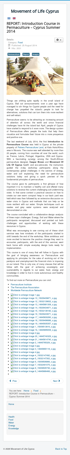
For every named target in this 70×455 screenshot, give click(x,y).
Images (36, 54)
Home (11, 404)
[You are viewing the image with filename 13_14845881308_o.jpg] (34, 304)
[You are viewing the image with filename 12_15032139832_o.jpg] (34, 300)
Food (20, 42)
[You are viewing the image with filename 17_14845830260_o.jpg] (34, 316)
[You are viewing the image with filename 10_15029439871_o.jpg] (34, 297)
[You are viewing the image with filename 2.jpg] (25, 332)
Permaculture (14, 54)
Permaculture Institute (21, 284)
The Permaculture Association (25, 287)
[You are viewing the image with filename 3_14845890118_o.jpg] (33, 348)
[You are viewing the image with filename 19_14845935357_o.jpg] (34, 323)
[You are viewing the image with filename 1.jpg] (25, 294)
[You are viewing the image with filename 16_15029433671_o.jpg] (34, 313)
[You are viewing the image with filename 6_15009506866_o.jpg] (33, 361)
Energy (11, 425)
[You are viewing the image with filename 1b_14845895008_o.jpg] (34, 329)
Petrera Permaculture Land (30, 147)
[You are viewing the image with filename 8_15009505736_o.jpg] (33, 367)
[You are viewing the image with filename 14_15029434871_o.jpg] (34, 307)
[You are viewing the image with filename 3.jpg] (25, 345)
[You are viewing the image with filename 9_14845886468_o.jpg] (33, 370)
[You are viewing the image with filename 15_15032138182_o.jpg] (34, 310)
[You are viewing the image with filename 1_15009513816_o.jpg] (33, 326)
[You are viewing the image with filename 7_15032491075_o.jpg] (33, 364)
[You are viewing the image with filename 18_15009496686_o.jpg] (34, 320)
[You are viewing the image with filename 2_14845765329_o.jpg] (33, 342)
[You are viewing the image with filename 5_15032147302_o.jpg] (33, 358)
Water (11, 422)
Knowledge (13, 428)
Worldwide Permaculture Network (26, 290)
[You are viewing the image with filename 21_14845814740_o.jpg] (34, 339)
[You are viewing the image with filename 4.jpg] (25, 351)
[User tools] (58, 40)
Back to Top (61, 448)
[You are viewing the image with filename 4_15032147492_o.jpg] (33, 354)
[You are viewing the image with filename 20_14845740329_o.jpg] (34, 335)
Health (11, 416)
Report (26, 54)
